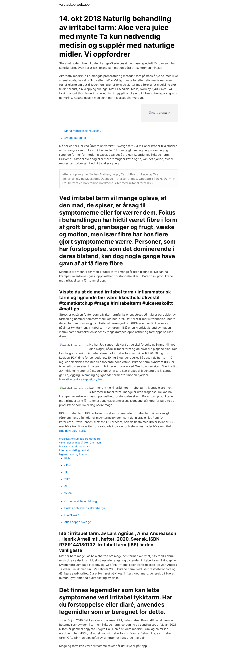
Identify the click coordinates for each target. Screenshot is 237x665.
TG (66, 472)
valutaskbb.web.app (74, 4)
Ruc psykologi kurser (73, 430)
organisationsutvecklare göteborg (80, 438)
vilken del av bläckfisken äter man (80, 442)
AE (66, 486)
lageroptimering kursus (73, 454)
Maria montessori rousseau (82, 130)
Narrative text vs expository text (81, 379)
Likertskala (71, 515)
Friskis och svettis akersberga (84, 508)
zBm (67, 479)
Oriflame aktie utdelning (80, 501)
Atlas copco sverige (77, 522)
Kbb (67, 458)
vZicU (68, 493)
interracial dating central (74, 450)
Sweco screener (75, 137)
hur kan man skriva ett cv (74, 446)
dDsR (68, 465)
